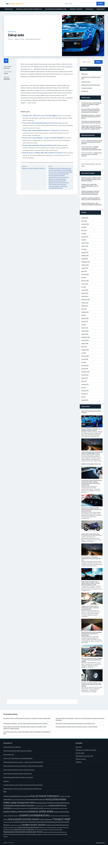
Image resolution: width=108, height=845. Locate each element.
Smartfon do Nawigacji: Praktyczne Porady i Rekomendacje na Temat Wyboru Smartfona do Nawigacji (90, 193)
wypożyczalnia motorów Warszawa (42, 829)
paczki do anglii (52, 171)
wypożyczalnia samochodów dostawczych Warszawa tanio (55, 832)
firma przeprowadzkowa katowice (35, 799)
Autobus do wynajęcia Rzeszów (12, 796)
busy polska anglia (63, 796)
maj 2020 (83, 352)
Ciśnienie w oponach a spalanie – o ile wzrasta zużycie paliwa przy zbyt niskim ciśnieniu (91, 684)
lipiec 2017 (84, 381)
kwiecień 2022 (85, 280)
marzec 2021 (84, 321)
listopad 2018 (84, 368)
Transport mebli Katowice (8, 822)
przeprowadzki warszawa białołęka (51, 808)
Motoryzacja (9, 9)
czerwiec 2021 (85, 312)
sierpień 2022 (84, 268)
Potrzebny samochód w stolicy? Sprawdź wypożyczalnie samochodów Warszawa (91, 142)
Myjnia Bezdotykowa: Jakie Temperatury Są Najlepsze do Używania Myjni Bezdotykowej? (91, 633)
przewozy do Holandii (63, 808)
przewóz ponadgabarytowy (35, 815)
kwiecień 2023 (85, 243)
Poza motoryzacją (85, 81)
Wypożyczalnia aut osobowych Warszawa (48, 827)
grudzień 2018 (84, 365)
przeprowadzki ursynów (36, 808)
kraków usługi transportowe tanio (19, 802)
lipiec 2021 (84, 308)
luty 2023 (83, 249)
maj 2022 (83, 277)
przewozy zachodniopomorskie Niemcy (11, 815)
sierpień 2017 (84, 378)
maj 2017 (83, 387)
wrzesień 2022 (85, 265)
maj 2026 (83, 227)
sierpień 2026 (84, 217)
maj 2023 (83, 239)
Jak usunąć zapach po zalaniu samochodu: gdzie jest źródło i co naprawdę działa (76, 726)
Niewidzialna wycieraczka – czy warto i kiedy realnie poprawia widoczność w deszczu (91, 116)
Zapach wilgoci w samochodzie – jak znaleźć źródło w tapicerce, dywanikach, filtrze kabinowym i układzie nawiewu (91, 127)
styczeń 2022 (84, 290)
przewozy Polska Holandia (61, 811)
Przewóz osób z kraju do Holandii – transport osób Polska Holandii (43, 138)
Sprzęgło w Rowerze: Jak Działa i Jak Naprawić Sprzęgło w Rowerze (90, 429)
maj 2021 (83, 315)
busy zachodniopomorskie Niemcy (18, 799)
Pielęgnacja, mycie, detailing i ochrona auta (29, 9)
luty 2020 (83, 362)
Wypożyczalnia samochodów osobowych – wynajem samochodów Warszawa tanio (23, 762)
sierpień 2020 (84, 343)
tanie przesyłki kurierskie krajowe (23, 819)
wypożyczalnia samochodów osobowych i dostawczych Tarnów (38, 834)
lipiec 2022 (84, 271)
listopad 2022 (84, 258)
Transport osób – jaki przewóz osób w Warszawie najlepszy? (40, 115)
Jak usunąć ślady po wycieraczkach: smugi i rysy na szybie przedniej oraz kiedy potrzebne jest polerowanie (90, 110)
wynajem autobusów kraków (15, 825)
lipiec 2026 (84, 220)
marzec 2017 (84, 393)
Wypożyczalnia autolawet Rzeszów (10, 827)
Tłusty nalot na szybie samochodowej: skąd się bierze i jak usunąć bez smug (75, 723)
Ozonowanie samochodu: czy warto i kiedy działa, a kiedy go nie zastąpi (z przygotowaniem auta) (26, 732)
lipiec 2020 (84, 346)
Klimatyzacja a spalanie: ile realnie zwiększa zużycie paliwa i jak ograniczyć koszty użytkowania (91, 509)
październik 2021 (85, 299)
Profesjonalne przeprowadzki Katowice (58, 802)
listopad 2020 (84, 334)
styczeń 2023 (84, 252)
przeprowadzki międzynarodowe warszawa (20, 808)
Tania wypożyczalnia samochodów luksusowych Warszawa (40, 123)
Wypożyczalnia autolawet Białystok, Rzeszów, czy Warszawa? (41, 130)
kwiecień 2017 (84, 390)
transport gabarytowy (46, 819)
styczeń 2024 (84, 236)
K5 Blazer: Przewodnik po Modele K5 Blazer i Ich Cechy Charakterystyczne (90, 198)
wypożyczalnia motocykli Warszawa (23, 829)
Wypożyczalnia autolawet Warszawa (57, 180)
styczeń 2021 (84, 327)
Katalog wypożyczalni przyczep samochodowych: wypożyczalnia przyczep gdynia (23, 765)
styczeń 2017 (84, 400)
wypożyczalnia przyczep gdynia (55, 829)
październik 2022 (85, 261)
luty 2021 (83, 324)
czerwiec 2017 (85, 384)
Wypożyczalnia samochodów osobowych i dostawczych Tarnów (18, 769)
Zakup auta (6, 781)
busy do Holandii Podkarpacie (45, 796)
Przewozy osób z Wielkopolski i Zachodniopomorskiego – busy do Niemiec (89, 186)
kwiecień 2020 (85, 356)
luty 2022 (83, 287)
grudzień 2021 (84, 293)
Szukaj (100, 3)
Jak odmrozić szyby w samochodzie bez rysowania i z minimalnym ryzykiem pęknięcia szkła (91, 104)
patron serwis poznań (8, 754)
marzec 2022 (84, 283)
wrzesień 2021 (85, 302)
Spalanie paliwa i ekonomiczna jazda (55, 9)
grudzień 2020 (85, 330)
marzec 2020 (84, 359)
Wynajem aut (90, 9)
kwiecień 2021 (84, 318)
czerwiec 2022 (85, 274)
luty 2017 (83, 396)
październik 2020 (85, 337)
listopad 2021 (84, 296)
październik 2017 (85, 371)
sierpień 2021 (84, 305)
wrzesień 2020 (85, 340)
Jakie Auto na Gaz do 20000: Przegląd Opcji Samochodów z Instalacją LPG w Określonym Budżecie (91, 179)
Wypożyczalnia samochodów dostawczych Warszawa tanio (40, 145)
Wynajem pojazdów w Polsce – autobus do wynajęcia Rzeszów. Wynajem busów (22, 788)
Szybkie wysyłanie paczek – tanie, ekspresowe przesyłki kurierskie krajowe (91, 204)
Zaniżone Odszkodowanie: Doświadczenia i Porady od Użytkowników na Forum (92, 452)
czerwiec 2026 (85, 224)
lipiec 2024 (84, 230)
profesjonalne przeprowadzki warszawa (18, 805)
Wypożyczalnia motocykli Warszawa (90, 534)
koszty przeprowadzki (56, 799)
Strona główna (100, 842)
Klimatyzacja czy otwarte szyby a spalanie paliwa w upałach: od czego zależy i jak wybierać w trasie (90, 583)
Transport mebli (61, 819)
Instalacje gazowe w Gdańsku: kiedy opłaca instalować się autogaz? (43, 153)
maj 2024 (83, 233)
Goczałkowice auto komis (55, 168)
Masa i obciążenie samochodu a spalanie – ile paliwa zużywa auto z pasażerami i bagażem (91, 660)
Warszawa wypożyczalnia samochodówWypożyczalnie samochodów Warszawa (58, 177)
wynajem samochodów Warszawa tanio (57, 825)
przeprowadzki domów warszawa (41, 805)
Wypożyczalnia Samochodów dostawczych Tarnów (22, 832)
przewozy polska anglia (40, 811)
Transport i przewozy (76, 9)
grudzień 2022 (85, 255)
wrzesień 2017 (85, 374)
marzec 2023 (84, 246)
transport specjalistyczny (21, 822)
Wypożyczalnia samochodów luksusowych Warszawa (14, 834)
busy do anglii (26, 796)
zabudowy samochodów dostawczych (91, 463)
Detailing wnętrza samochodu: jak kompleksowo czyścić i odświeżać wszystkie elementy (90, 607)
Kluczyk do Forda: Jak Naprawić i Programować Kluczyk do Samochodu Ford (91, 558)
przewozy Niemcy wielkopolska (15, 811)
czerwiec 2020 (85, 349)
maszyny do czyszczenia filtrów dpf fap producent (91, 411)
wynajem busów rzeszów (60, 179)
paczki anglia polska (66, 170)
